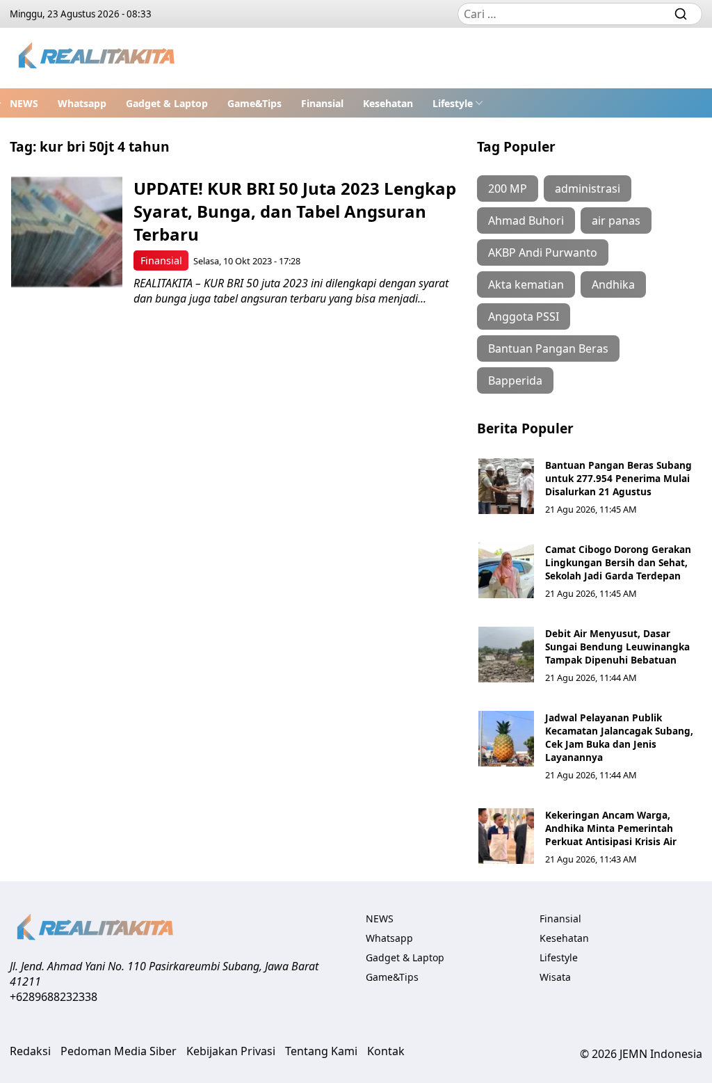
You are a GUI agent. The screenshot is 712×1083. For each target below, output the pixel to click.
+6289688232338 (53, 996)
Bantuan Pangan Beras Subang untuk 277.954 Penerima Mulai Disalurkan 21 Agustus (618, 478)
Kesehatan (388, 103)
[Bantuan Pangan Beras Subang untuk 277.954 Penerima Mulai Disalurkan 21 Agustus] (506, 486)
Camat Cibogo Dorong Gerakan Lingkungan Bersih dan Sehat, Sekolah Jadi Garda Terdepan (618, 562)
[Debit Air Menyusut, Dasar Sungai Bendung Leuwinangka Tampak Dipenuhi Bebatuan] (506, 654)
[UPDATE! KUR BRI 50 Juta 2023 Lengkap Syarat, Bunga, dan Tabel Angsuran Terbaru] (66, 232)
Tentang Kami (321, 1051)
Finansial (322, 103)
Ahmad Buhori (526, 220)
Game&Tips (254, 103)
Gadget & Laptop (167, 103)
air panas (616, 220)
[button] (457, 103)
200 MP (507, 188)
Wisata (555, 977)
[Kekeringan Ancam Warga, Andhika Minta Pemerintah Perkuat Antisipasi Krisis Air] (506, 836)
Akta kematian (526, 284)
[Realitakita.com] (97, 58)
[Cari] (681, 14)
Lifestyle (452, 103)
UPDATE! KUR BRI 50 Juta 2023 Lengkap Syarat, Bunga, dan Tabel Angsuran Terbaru (295, 211)
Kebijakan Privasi (230, 1051)
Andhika (613, 284)
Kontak (386, 1051)
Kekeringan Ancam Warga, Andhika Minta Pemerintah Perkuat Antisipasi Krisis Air (611, 828)
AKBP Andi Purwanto (542, 252)
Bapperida (515, 380)
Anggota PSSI (523, 316)
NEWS (24, 103)
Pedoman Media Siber (118, 1051)
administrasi (587, 188)
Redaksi (30, 1051)
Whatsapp (82, 103)
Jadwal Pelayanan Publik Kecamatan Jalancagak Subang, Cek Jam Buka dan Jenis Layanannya (619, 737)
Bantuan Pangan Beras (548, 348)
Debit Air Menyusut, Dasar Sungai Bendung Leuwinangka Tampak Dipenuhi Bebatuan (617, 646)
